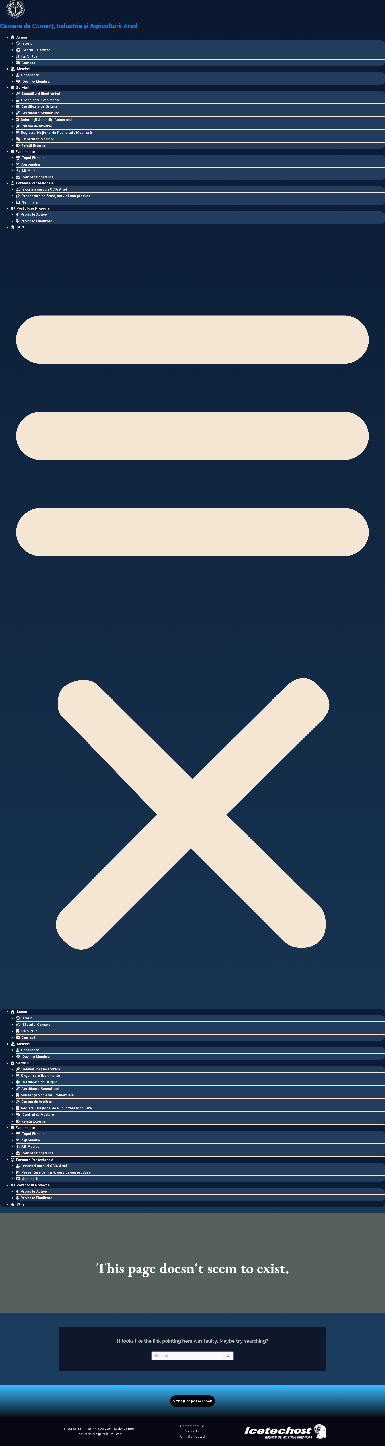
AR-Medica (29, 171)
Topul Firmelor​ (33, 158)
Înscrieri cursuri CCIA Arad (44, 189)
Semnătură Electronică (40, 94)
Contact (27, 63)
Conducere (29, 75)
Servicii (22, 88)
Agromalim (30, 164)
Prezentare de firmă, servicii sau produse (55, 196)
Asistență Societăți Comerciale (47, 120)
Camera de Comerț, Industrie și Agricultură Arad (68, 26)
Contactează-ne (192, 1426)
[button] (192, 622)
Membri (23, 69)
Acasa (21, 37)
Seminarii (29, 202)
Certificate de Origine (39, 106)
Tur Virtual (29, 56)
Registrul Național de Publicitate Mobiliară (56, 133)
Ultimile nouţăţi (192, 1436)
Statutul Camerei (36, 50)
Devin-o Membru (35, 81)
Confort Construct (36, 177)
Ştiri (20, 227)
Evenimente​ (25, 152)
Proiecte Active (33, 214)
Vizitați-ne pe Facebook (192, 1401)
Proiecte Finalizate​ (36, 221)
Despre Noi (192, 1431)
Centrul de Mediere (37, 139)
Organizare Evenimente (40, 100)
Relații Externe (33, 145)
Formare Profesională (34, 183)
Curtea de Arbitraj (36, 126)
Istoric (26, 43)
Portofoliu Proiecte (33, 208)
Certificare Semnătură (39, 113)
